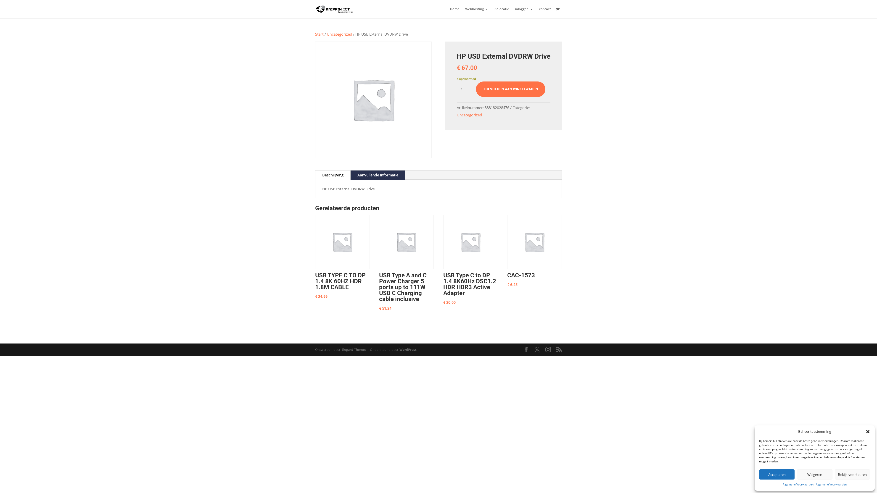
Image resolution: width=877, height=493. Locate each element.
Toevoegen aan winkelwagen (510, 89)
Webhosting (474, 9)
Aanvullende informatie (377, 175)
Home (454, 9)
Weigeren (814, 474)
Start (319, 34)
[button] (868, 431)
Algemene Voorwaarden (798, 484)
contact (545, 9)
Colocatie (501, 9)
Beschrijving (332, 175)
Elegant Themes (353, 349)
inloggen (521, 9)
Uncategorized (339, 34)
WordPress (408, 349)
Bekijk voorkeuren (852, 474)
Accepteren (777, 474)
